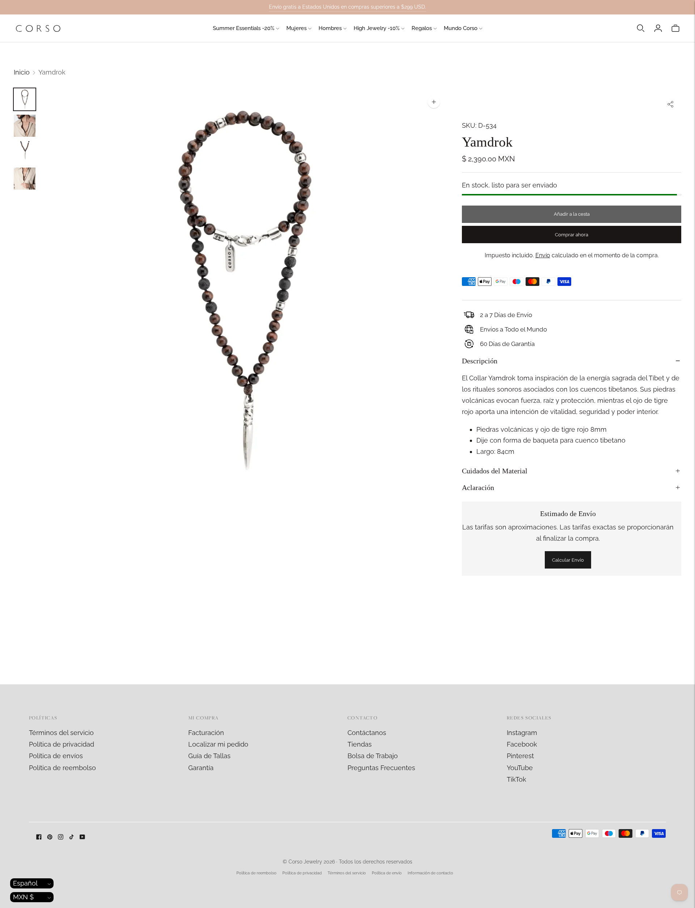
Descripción (479, 361)
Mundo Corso (460, 28)
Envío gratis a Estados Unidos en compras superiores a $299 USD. (347, 7)
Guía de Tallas (209, 756)
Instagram (522, 732)
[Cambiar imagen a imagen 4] (24, 179)
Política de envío (387, 873)
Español (25, 883)
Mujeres (296, 28)
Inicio (22, 72)
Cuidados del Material (494, 471)
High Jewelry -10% (377, 28)
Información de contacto (430, 873)
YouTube (520, 768)
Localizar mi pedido (218, 744)
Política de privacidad (61, 744)
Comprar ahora (571, 234)
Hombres (330, 28)
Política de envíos (56, 756)
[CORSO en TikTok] (71, 837)
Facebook (522, 744)
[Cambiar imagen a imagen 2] (24, 126)
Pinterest (520, 756)
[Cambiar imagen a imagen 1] (24, 99)
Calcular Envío (568, 560)
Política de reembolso (62, 768)
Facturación (206, 732)
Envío (542, 255)
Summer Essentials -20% (243, 28)
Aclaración (478, 487)
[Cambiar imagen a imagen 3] (24, 152)
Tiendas (360, 744)
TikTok (516, 779)
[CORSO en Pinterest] (49, 837)
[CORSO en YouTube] (82, 837)
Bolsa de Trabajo (373, 756)
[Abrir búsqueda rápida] (641, 28)
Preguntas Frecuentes (381, 768)
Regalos (422, 28)
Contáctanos (367, 732)
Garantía (201, 768)
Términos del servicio (61, 732)
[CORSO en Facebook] (39, 837)
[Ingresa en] (658, 28)
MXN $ (23, 897)
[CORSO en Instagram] (60, 837)
